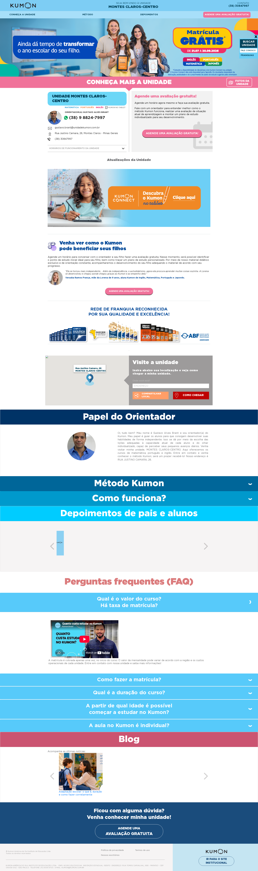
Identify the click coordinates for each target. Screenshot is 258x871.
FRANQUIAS (247, 55)
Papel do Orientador (129, 416)
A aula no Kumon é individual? (129, 725)
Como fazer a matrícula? (129, 679)
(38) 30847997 (63, 139)
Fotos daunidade (242, 82)
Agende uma (129, 831)
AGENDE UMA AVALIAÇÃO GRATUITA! (227, 14)
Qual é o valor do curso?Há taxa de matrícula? (129, 602)
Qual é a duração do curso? (129, 692)
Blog (129, 739)
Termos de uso (142, 850)
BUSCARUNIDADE (248, 43)
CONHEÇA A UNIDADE (22, 14)
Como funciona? (129, 498)
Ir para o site (216, 861)
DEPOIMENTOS (149, 14)
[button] (52, 546)
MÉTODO (87, 14)
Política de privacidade (112, 850)
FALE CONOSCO (248, 50)
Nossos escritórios (110, 855)
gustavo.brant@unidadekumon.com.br (77, 127)
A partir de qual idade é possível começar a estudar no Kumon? (129, 709)
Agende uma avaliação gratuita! (172, 133)
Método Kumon (129, 483)
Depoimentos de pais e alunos (129, 513)
